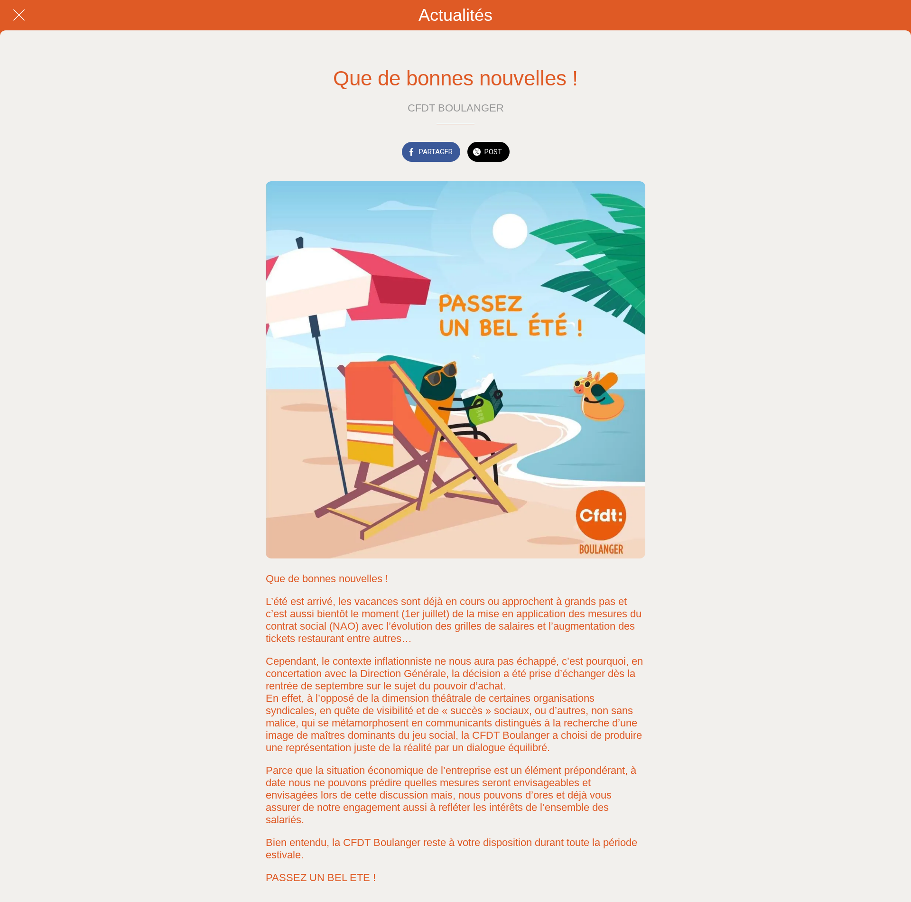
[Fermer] (19, 15)
